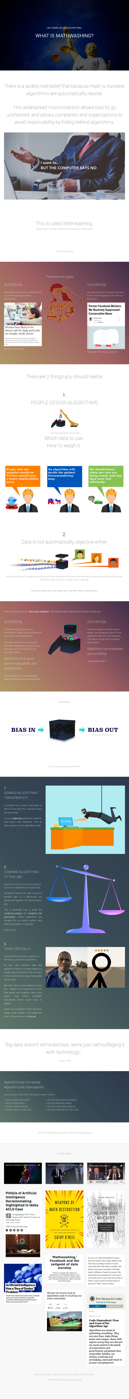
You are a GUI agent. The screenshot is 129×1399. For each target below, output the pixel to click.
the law (32, 1016)
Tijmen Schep (45, 1374)
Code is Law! (9, 929)
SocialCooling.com (74, 1380)
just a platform (111, 352)
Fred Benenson (84, 1132)
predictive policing (13, 913)
